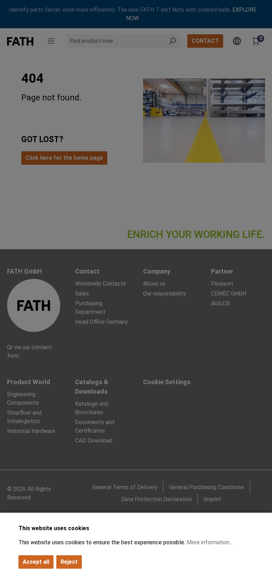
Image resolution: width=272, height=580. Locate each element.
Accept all (36, 561)
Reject (69, 561)
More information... (210, 542)
